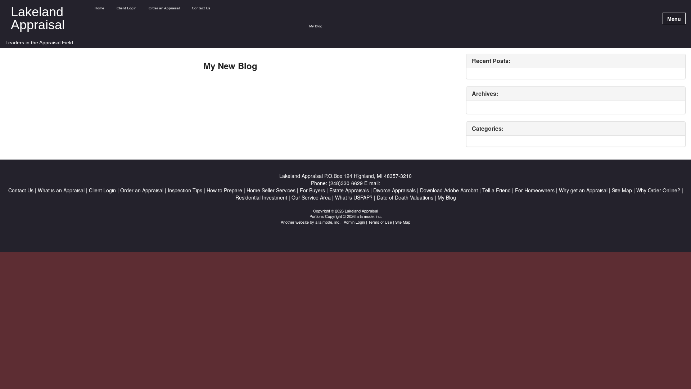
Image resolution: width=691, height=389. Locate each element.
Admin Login (354, 222)
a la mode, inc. (327, 222)
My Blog (315, 26)
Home (99, 8)
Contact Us (201, 8)
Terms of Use (380, 222)
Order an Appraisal (164, 8)
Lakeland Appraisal (38, 18)
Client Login (126, 8)
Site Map (402, 222)
